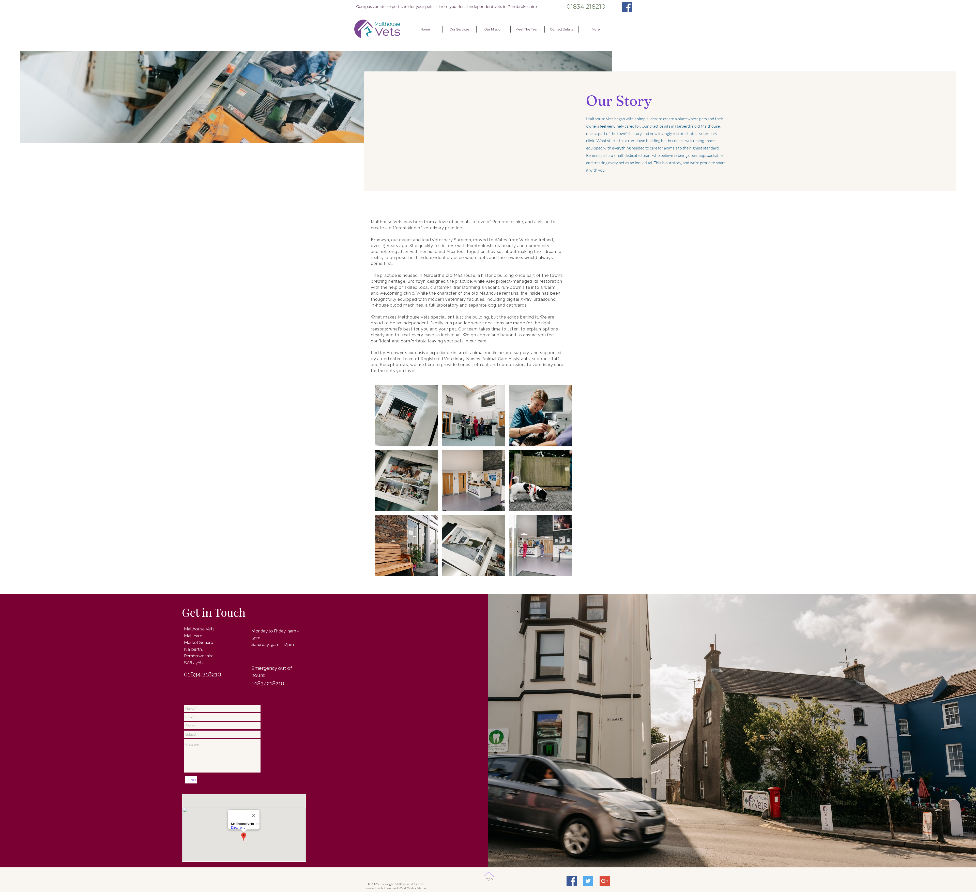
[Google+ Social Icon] (605, 881)
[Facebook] (627, 7)
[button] (406, 415)
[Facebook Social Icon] (572, 881)
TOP (489, 880)
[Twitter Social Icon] (588, 881)
